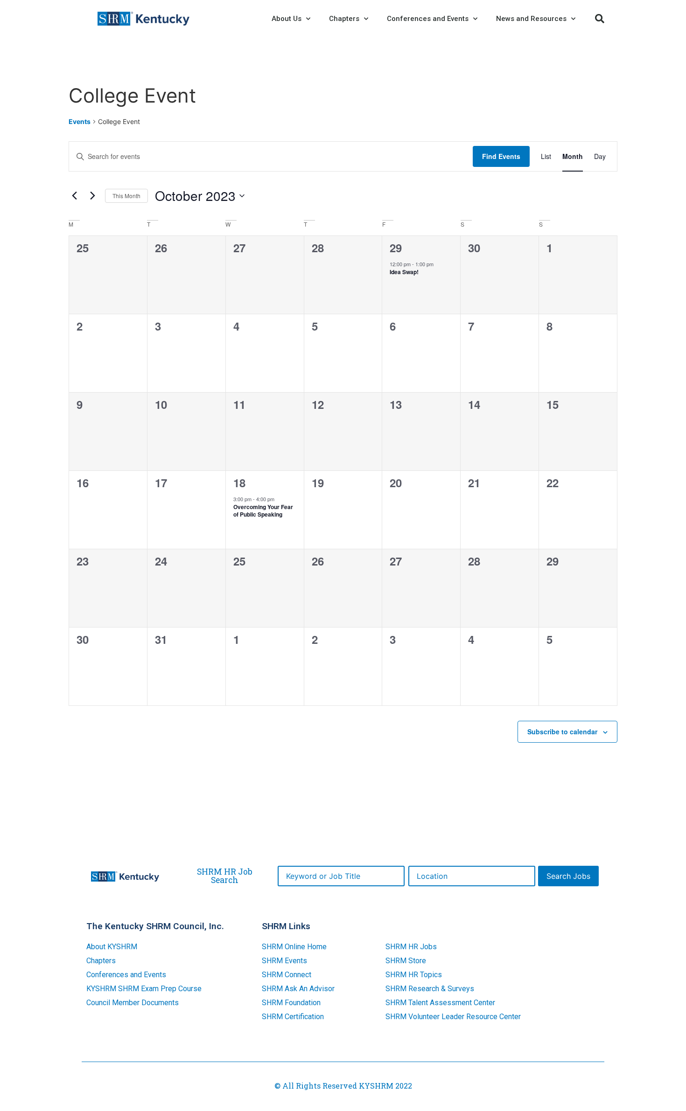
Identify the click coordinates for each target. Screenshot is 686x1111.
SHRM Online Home (294, 946)
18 (239, 482)
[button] (599, 18)
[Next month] (92, 195)
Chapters (101, 960)
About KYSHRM (111, 946)
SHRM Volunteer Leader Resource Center (453, 1016)
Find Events (501, 156)
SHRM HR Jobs (411, 946)
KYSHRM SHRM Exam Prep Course (144, 988)
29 (396, 247)
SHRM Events (284, 960)
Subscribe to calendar (562, 731)
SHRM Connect (286, 974)
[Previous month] (74, 195)
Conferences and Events (126, 974)
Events (80, 121)
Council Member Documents (132, 1002)
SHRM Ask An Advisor (298, 988)
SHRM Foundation (291, 1002)
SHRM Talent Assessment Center (440, 1002)
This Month (126, 196)
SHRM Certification (293, 1016)
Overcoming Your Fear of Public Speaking (263, 511)
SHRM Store (405, 960)
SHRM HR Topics (413, 974)
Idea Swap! (404, 272)
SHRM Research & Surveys (429, 988)
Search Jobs (568, 876)
